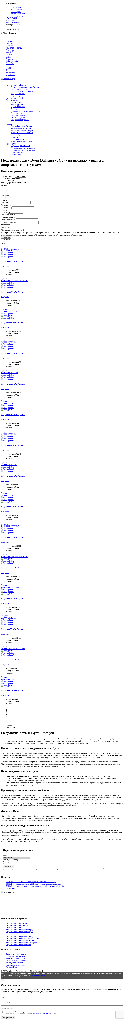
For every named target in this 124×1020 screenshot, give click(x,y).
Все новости (11, 888)
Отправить (8, 1017)
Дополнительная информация (23, 91)
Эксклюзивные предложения (18, 961)
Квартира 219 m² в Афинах (13, 292)
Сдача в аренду (17, 152)
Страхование (16, 154)
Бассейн (67, 232)
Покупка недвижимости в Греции (25, 87)
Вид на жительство (19, 89)
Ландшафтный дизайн (20, 120)
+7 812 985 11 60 (12, 22)
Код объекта (6, 195)
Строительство (12, 100)
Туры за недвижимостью (16, 954)
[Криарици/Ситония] (16, 864)
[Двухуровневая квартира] (16, 183)
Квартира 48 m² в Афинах (12, 445)
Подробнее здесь (38, 975)
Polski (8, 66)
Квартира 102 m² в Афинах (13, 415)
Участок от (5, 225)
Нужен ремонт (64, 235)
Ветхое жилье (27, 235)
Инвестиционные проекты (22, 133)
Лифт (5, 232)
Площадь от (6, 205)
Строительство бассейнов (21, 122)
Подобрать (6, 237)
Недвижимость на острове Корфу (19, 929)
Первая (9, 725)
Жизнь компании (18, 14)
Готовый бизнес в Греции (21, 126)
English (9, 41)
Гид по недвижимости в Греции (24, 96)
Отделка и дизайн (18, 117)
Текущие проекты (18, 115)
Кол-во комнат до (8, 217)
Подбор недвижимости (20, 146)
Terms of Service (46, 1013)
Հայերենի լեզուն (14, 48)
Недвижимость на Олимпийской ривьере (23, 938)
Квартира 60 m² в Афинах (12, 323)
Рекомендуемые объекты (16, 956)
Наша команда (17, 9)
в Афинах (5, 266)
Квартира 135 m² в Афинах (13, 476)
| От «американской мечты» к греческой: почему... (31, 882)
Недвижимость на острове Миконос (21, 940)
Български (10, 50)
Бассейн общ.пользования (84, 232)
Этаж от (4, 210)
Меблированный (42, 232)
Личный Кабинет (13, 967)
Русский (9, 46)
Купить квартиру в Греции (22, 130)
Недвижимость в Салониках (17, 925)
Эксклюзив (77, 235)
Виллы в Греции (17, 135)
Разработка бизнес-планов (21, 141)
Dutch (8, 57)
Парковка (28, 232)
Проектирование (18, 107)
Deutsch (9, 55)
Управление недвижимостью (23, 150)
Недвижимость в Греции (16, 85)
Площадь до (6, 208)
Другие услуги (12, 143)
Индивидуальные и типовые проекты (26, 111)
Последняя (10, 727)
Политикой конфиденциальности (106, 869)
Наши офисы (16, 12)
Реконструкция (17, 104)
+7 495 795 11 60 (12, 18)
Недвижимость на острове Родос (19, 932)
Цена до (4, 202)
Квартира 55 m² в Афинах (12, 629)
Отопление (56, 232)
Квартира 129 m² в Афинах (13, 690)
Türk (8, 70)
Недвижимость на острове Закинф (20, 934)
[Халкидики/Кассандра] (16, 860)
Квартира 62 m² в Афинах (12, 506)
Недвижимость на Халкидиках (18, 927)
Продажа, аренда (8, 176)
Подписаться (8, 866)
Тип (2, 183)
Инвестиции (11, 124)
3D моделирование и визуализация (25, 109)
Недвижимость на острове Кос (18, 945)
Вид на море (16, 232)
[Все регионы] (16, 858)
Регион (4, 185)
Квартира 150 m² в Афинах (13, 353)
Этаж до (4, 212)
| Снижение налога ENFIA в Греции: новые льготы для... (34, 884)
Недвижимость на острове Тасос (19, 936)
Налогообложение (18, 139)
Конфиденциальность (15, 963)
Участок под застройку (45, 235)
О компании (16, 7)
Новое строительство (106, 232)
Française (9, 59)
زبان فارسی (11, 64)
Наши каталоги (17, 16)
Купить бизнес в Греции (21, 128)
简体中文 (10, 52)
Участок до (5, 227)
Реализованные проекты (21, 113)
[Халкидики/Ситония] (16, 862)
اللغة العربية (10, 75)
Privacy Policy (35, 1013)
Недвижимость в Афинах (16, 923)
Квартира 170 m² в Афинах (13, 384)
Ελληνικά (9, 43)
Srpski (8, 68)
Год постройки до (8, 222)
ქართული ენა (12, 61)
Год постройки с (8, 220)
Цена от (4, 200)
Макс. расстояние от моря (11, 230)
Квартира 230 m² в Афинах (13, 261)
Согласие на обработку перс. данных (16, 1012)
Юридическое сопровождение (23, 148)
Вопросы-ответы (18, 94)
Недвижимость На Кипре (16, 98)
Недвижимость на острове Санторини (21, 942)
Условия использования (15, 965)
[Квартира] (16, 181)
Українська (10, 72)
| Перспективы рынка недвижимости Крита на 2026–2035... (35, 886)
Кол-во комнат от (8, 215)
